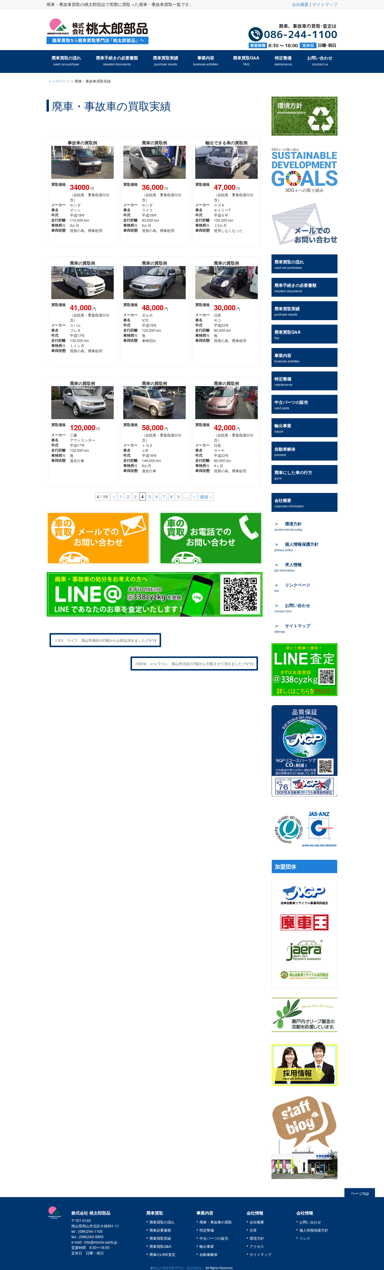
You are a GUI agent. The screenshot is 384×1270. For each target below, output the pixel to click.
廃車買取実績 (165, 60)
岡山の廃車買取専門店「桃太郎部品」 (179, 1268)
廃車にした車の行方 (293, 474)
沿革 (253, 1229)
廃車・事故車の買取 (216, 1221)
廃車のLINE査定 (162, 1254)
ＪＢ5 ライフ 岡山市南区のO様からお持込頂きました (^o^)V (105, 640)
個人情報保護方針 (296, 546)
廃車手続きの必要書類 (117, 60)
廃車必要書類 (160, 1229)
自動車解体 (285, 451)
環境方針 (288, 526)
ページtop (359, 1193)
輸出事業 (282, 428)
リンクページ (292, 587)
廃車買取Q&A (246, 60)
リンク (304, 1238)
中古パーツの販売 (291, 404)
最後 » (206, 497)
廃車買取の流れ (66, 60)
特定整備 (283, 60)
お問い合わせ (319, 60)
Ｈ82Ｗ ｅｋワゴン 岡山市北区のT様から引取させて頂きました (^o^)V (194, 663)
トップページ (59, 80)
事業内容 (205, 60)
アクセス (257, 1246)
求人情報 (288, 566)
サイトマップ (325, 4)
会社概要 (300, 4)
